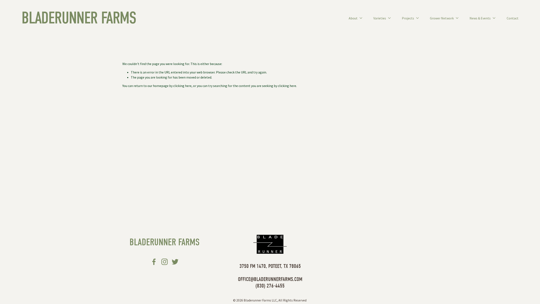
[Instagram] (164, 261)
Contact (512, 18)
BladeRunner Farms (79, 18)
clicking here (182, 86)
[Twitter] (175, 261)
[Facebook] (154, 261)
